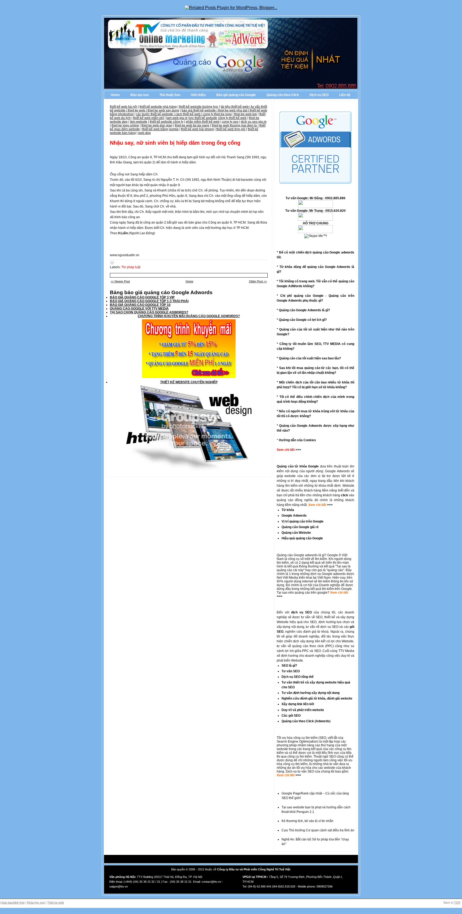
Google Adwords (294, 515)
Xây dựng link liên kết (298, 704)
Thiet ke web (55, 902)
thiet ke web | (138, 110)
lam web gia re (177, 118)
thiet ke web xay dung (163, 110)
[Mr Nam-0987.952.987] (315, 207)
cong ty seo (230, 122)
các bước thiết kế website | (155, 114)
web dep (144, 133)
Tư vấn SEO (291, 671)
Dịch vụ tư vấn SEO (300, 771)
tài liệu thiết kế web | (236, 107)
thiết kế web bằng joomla (160, 129)
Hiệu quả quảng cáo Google (302, 538)
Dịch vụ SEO (319, 95)
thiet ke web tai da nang (192, 125)
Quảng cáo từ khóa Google (298, 466)
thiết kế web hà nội (123, 107)
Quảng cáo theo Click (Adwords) (306, 721)
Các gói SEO (291, 715)
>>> (329, 505)
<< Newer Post (120, 281)
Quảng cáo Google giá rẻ (300, 527)
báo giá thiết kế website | (200, 110)
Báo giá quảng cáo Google (236, 95)
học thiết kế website (202, 118)
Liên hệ (344, 95)
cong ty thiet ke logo (217, 114)
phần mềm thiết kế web (203, 122)
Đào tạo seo (139, 95)
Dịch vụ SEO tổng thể (298, 677)
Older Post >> (258, 281)
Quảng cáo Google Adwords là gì (303, 310)
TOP (457, 902)
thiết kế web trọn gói (230, 129)
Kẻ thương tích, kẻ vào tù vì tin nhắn (307, 821)
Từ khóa (288, 510)
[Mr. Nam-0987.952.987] (315, 232)
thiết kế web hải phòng (197, 129)
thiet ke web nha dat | (234, 110)
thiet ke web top (245, 114)
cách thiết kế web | (189, 114)
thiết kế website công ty (166, 122)
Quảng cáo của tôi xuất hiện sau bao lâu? (310, 358)
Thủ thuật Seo (169, 95)
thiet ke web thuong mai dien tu (234, 125)
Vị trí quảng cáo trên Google (303, 521)
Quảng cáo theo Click (283, 95)
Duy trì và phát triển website (303, 710)
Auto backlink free (13, 902)
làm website (138, 122)
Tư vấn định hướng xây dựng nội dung (311, 693)
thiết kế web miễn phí (148, 118)
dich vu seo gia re (254, 122)
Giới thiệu (198, 95)
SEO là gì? (289, 665)
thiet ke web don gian (156, 125)
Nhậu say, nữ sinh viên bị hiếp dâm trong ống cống (175, 143)
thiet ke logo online (125, 125)
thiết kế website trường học (198, 107)
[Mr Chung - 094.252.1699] (315, 219)
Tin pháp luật (130, 267)
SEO (322, 738)
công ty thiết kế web (232, 118)
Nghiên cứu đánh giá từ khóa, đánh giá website (317, 698)
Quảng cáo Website (296, 533)
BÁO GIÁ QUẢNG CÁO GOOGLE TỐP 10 (140, 305)
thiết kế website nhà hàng (158, 107)
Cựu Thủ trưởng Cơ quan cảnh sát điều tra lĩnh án (318, 830)
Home (115, 95)
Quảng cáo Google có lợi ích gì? (303, 320)
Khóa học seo (36, 902)
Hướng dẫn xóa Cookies (297, 440)
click (344, 495)
